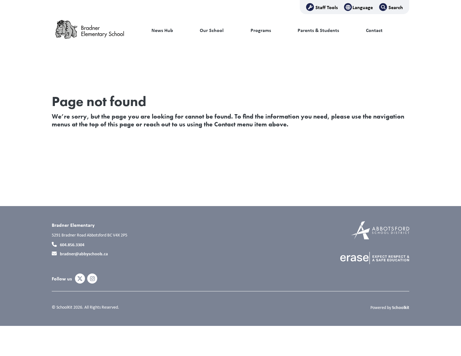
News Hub (162, 30)
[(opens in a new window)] (380, 229)
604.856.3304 (72, 244)
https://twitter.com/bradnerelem (80, 279)
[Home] (94, 30)
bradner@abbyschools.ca (84, 254)
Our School (212, 30)
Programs (261, 30)
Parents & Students (318, 30)
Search (396, 7)
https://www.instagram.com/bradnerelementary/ (92, 279)
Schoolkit (400, 307)
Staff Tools (326, 7)
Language (362, 7)
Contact (374, 30)
